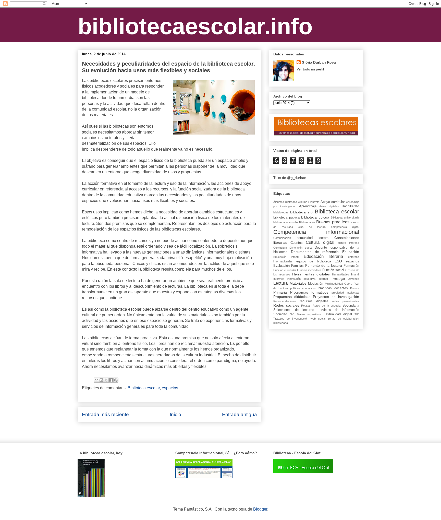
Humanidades (340, 274)
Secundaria (350, 305)
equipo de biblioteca (313, 261)
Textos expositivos (309, 314)
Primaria (280, 292)
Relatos (306, 305)
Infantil (355, 274)
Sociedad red (283, 314)
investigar (338, 279)
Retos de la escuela (327, 305)
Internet (323, 278)
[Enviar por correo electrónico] (96, 380)
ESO (338, 261)
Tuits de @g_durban (289, 178)
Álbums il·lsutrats (309, 201)
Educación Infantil (286, 256)
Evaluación (281, 266)
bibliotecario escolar (285, 222)
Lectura (280, 283)
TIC (356, 314)
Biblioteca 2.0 (301, 212)
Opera (348, 283)
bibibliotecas (280, 212)
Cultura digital (320, 242)
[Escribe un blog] (101, 380)
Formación (351, 266)
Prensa (354, 288)
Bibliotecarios (307, 222)
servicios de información (338, 310)
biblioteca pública (286, 217)
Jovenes (353, 278)
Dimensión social (300, 247)
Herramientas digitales (311, 274)
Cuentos (296, 243)
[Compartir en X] (106, 380)
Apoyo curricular (333, 202)
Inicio (175, 414)
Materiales (298, 283)
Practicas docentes (333, 288)
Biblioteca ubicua (315, 217)
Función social (333, 270)
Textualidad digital (338, 314)
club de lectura (312, 226)
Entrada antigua (239, 414)
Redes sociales (286, 305)
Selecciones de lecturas (293, 310)
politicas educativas (303, 288)
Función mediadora (309, 270)
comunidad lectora (312, 238)
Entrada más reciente (105, 414)
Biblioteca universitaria (345, 217)
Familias (297, 266)
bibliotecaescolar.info (195, 26)
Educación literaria (323, 256)
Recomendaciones (285, 301)
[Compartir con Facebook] (111, 380)
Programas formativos (309, 292)
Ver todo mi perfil (310, 69)
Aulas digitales (329, 206)
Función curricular (284, 270)
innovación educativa (301, 278)
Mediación (315, 283)
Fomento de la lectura (323, 265)
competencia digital (345, 226)
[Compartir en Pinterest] (115, 380)
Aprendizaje (307, 206)
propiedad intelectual (345, 292)
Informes (278, 278)
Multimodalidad (334, 283)
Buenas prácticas (333, 222)
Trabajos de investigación (290, 318)
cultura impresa (348, 242)
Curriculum (280, 247)
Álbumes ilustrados (285, 201)
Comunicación (282, 237)
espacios (170, 388)
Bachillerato (350, 206)
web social (318, 318)
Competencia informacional (316, 232)
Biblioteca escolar (144, 388)
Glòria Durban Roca (319, 62)
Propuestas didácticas (291, 297)
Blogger (260, 509)
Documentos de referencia (315, 252)
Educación (350, 252)
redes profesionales (345, 301)
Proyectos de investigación (336, 297)
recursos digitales (314, 301)
